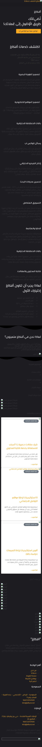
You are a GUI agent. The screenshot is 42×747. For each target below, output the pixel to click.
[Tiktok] (8, 657)
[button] (21, 4)
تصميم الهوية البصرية (29, 74)
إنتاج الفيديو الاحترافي (30, 163)
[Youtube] (20, 36)
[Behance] (14, 657)
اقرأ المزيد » (34, 465)
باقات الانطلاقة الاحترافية (29, 123)
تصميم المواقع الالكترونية (27, 102)
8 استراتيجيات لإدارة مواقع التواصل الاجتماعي (25, 499)
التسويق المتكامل (32, 203)
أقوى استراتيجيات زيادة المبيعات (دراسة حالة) (22, 552)
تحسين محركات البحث (30, 182)
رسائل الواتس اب (33, 143)
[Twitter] (32, 36)
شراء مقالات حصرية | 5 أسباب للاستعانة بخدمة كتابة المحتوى (22, 446)
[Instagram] (26, 36)
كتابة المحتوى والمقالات (29, 271)
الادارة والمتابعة (33, 228)
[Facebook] (38, 36)
